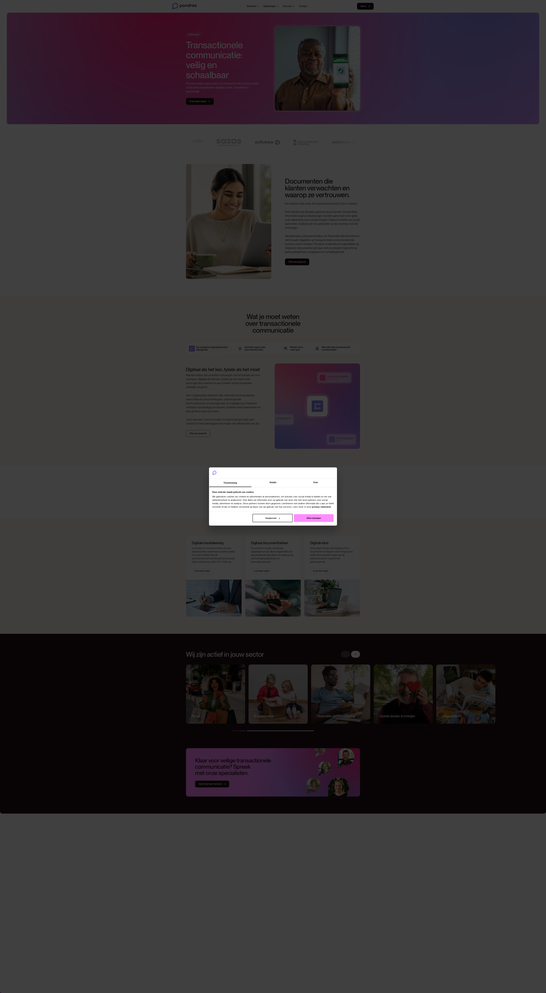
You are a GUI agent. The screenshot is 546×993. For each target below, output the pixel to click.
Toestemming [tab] (230, 482)
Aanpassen (271, 518)
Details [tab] (273, 482)
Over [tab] (315, 482)
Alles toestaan (314, 518)
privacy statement (321, 506)
